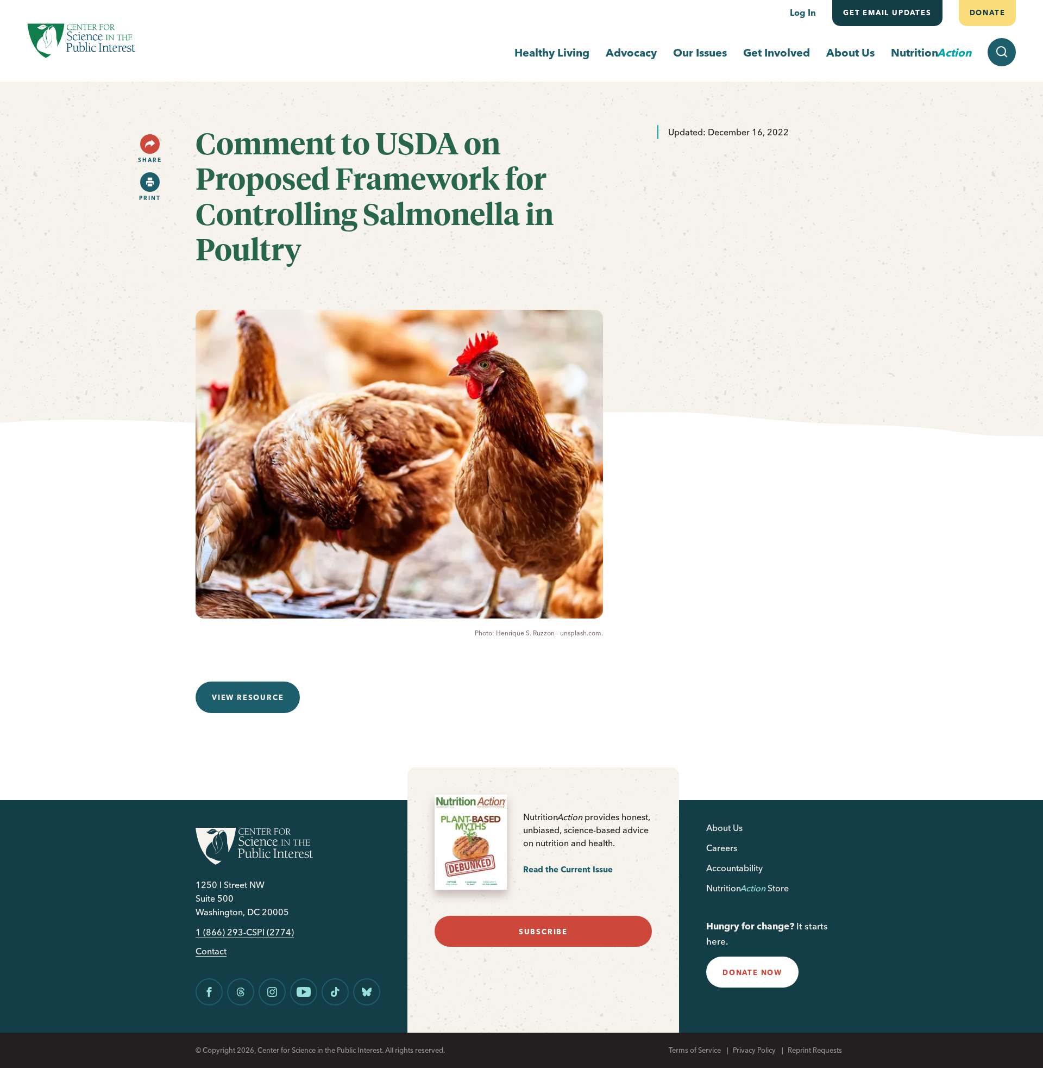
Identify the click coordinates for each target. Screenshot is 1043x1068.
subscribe (543, 931)
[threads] (240, 991)
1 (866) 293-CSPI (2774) (245, 932)
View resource (248, 697)
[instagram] (272, 991)
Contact (211, 951)
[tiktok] (335, 991)
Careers (721, 847)
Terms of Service (695, 1050)
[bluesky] (366, 991)
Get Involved (776, 52)
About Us (850, 52)
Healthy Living (551, 52)
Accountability (734, 868)
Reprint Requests (815, 1050)
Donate (987, 12)
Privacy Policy (754, 1050)
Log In (803, 12)
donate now (752, 972)
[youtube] (303, 991)
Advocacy (631, 52)
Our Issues (700, 52)
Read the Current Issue (568, 869)
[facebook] (209, 991)
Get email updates (887, 12)
